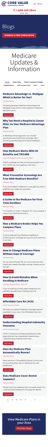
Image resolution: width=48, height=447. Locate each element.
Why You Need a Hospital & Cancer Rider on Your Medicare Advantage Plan (23, 124)
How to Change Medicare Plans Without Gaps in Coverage (21, 252)
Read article (8, 115)
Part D (42, 85)
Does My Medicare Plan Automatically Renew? (17, 350)
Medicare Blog (17, 82)
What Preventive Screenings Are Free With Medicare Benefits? (22, 176)
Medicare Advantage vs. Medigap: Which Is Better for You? (23, 95)
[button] (37, 4)
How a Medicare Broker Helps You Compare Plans (23, 225)
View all (7, 82)
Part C (35, 85)
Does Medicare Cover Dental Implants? (20, 377)
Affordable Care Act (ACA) (18, 301)
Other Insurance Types (23, 85)
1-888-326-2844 (26, 10)
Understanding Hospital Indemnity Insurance (24, 323)
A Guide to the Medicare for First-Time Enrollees (23, 201)
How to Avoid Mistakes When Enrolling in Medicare (20, 278)
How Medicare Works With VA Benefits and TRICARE (20, 152)
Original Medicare (9, 85)
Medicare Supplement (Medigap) (33, 82)
